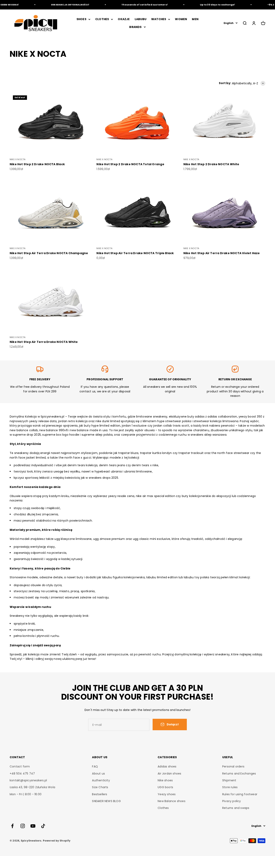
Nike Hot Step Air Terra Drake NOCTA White (44, 342)
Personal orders (233, 766)
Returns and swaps (235, 808)
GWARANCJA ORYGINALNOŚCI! (63, 4)
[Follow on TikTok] (43, 826)
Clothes (163, 808)
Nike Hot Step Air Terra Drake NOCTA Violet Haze (221, 253)
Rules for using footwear (239, 794)
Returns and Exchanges (239, 773)
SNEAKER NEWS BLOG (106, 801)
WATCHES (158, 19)
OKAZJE (124, 19)
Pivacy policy (231, 801)
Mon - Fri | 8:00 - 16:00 (25, 794)
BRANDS (135, 27)
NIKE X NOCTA (18, 159)
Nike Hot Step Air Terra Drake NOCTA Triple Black (135, 253)
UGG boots (165, 787)
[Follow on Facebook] (12, 826)
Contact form (20, 766)
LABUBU (140, 19)
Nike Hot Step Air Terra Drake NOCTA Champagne (49, 253)
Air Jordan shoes (169, 773)
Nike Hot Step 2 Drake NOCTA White (211, 164)
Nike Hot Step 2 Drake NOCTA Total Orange (130, 164)
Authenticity (101, 780)
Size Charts (100, 787)
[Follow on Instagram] (22, 826)
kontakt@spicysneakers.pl (28, 780)
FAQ (95, 766)
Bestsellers (99, 794)
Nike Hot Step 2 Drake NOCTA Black (37, 164)
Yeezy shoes (167, 794)
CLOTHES (102, 19)
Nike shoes (165, 780)
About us (98, 773)
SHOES (81, 19)
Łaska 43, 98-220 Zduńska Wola (32, 787)
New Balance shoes (171, 801)
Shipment (229, 780)
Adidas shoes (167, 766)
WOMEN (181, 19)
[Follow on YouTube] (33, 826)
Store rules (230, 787)
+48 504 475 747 (22, 773)
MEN (195, 19)
